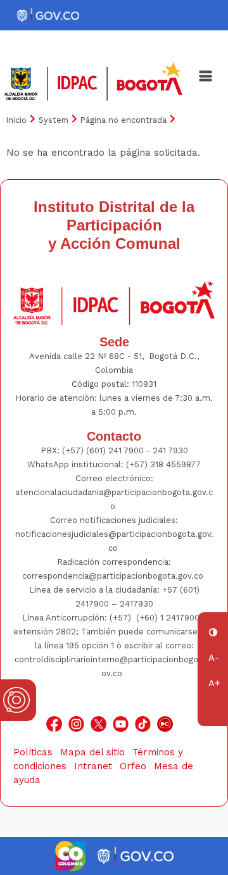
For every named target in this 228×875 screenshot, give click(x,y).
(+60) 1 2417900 (169, 617)
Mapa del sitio (92, 752)
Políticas (33, 752)
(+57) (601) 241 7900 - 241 (114, 450)
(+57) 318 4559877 (163, 464)
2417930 (136, 603)
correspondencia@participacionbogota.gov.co (114, 576)
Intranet (93, 766)
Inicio (16, 120)
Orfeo (133, 766)
